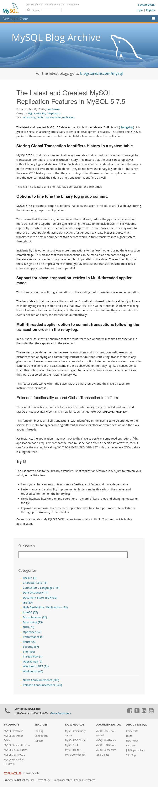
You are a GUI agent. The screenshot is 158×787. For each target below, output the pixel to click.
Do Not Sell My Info (23, 780)
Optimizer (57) (32, 632)
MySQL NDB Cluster (76, 740)
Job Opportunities (135, 750)
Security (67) (31, 646)
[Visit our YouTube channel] (151, 712)
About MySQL (136, 724)
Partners (130, 745)
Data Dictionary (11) (35, 592)
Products (11, 724)
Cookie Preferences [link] (84, 780)
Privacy (8, 780)
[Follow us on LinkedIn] (144, 712)
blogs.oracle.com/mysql (101, 73)
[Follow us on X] (137, 712)
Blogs (129, 735)
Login (140, 10)
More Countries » (61, 713)
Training (38, 731)
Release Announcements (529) (42, 685)
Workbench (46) (33, 671)
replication (68, 117)
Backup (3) (29, 578)
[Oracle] (12, 773)
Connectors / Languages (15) (41, 587)
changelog (126, 127)
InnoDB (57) (30, 612)
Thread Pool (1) (32, 656)
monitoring (29, 117)
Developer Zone (15, 18)
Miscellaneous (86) (35, 617)
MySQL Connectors (106, 749)
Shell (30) (29, 651)
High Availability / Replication (44, 113)
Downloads (74, 724)
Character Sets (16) (35, 582)
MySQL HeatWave (13, 731)
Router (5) (29, 642)
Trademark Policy (62, 780)
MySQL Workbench (75, 754)
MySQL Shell (71, 745)
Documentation (108, 724)
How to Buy (132, 740)
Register (150, 10)
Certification (41, 735)
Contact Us (132, 731)
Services (40, 724)
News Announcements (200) (41, 680)
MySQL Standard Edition (17, 745)
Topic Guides (102, 754)
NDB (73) (28, 627)
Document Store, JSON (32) (40, 597)
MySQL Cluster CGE (14, 754)
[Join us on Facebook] (130, 712)
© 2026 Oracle (31, 773)
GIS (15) (28, 602)
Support (38, 740)
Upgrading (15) (32, 661)
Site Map (131, 755)
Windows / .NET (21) (36, 666)
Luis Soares (53, 109)
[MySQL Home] (11, 8)
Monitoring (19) (33, 622)
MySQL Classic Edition (15, 749)
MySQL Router (72, 749)
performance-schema (49, 117)
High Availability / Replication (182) (45, 607)
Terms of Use (43, 780)
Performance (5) (33, 637)
